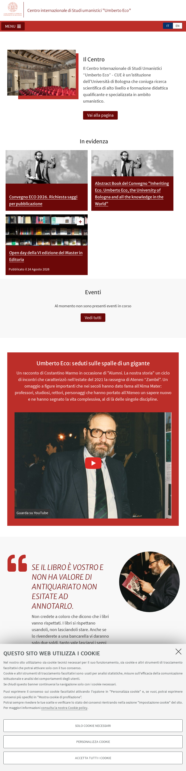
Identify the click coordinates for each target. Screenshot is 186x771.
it (167, 26)
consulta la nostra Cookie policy (64, 708)
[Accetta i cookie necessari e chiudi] (178, 651)
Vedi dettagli (80, 221)
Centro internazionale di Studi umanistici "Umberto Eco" (79, 10)
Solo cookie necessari (93, 725)
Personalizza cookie (93, 741)
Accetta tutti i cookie (93, 758)
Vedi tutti (93, 317)
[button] (13, 26)
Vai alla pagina (100, 115)
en (177, 26)
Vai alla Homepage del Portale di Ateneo (13, 9)
